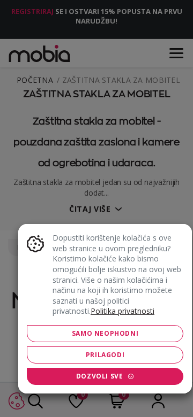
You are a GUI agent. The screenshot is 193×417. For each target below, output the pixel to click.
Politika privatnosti (122, 311)
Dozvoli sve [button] (99, 376)
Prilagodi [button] (105, 354)
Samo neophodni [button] (105, 333)
